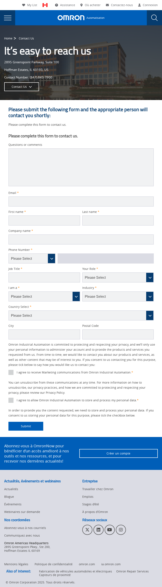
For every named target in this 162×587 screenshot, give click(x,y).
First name (17, 212)
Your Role (90, 269)
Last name (90, 212)
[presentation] (7, 17)
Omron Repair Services (132, 571)
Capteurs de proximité (55, 575)
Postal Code (90, 326)
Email (13, 193)
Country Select (19, 307)
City (11, 326)
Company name (20, 231)
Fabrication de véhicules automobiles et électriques (75, 571)
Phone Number (20, 250)
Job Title (15, 269)
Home (8, 38)
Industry (89, 288)
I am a (14, 288)
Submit (19, 426)
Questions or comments (25, 145)
